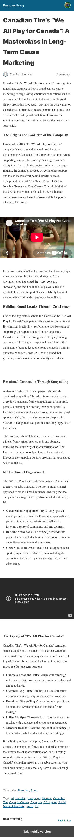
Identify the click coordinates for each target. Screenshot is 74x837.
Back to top (64, 820)
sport (30, 806)
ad (12, 798)
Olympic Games (19, 802)
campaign (34, 798)
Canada (47, 798)
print (54, 802)
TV (36, 806)
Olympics (36, 802)
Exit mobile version (37, 831)
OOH (46, 802)
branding (21, 798)
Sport (34, 790)
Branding (23, 790)
